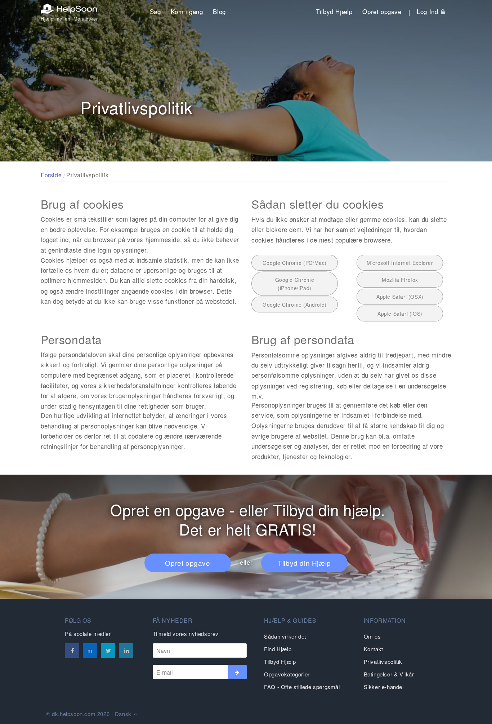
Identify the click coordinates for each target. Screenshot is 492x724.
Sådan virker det (285, 636)
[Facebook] (72, 650)
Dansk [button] (124, 714)
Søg (155, 11)
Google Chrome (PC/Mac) (295, 262)
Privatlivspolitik (383, 661)
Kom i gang (187, 11)
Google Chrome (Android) (295, 304)
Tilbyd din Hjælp (304, 563)
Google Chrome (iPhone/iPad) (294, 284)
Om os (372, 636)
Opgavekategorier (287, 674)
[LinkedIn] (126, 650)
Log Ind (428, 11)
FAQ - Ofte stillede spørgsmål (302, 686)
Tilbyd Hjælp (334, 11)
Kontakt (373, 649)
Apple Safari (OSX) (400, 296)
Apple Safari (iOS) (399, 313)
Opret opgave (381, 11)
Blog (219, 11)
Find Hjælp (277, 649)
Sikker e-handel (384, 686)
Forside (51, 175)
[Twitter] (108, 650)
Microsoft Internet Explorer (400, 262)
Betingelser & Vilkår (389, 674)
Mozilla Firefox (400, 279)
